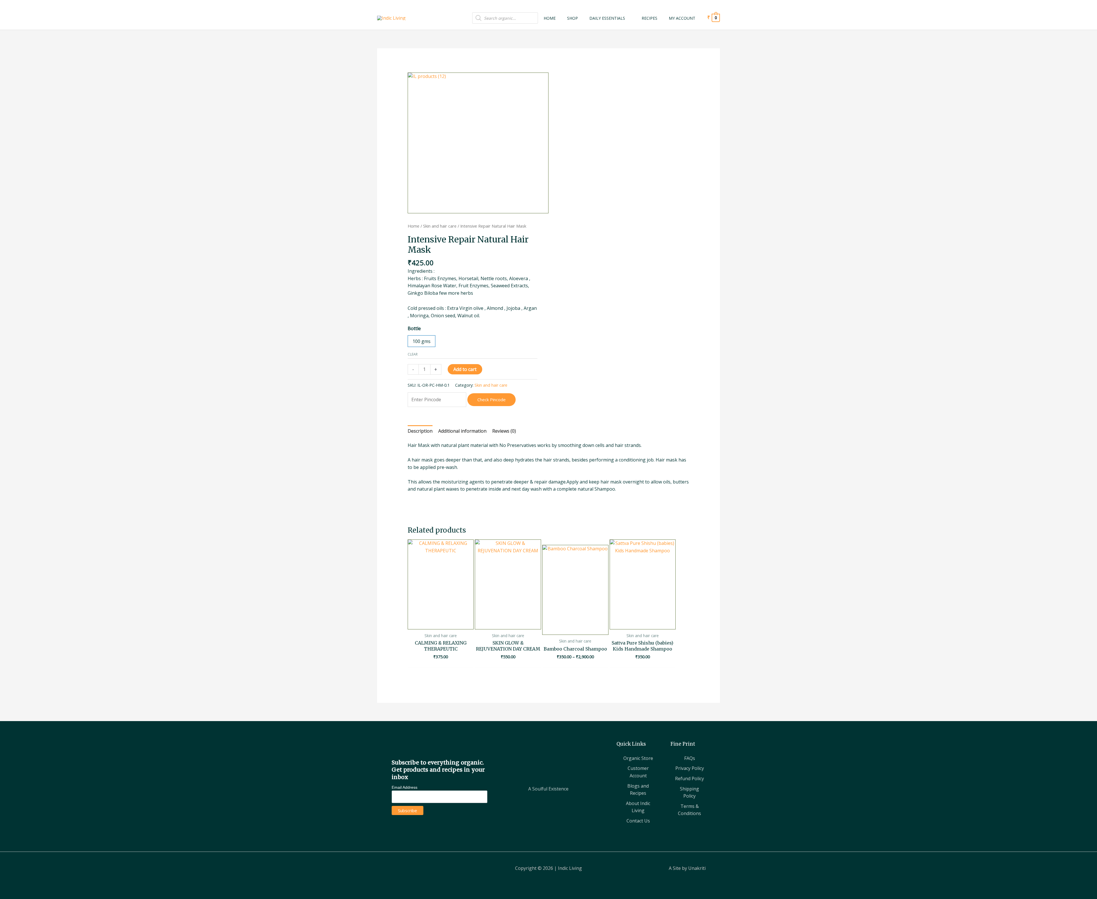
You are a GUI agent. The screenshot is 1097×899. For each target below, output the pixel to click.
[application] (627, 18)
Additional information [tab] (462, 431)
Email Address (404, 787)
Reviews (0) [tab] (504, 431)
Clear (413, 354)
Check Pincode (491, 399)
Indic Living (570, 868)
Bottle (414, 328)
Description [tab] (420, 431)
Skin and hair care (440, 226)
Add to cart (465, 369)
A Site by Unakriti (687, 868)
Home (413, 226)
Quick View (440, 624)
